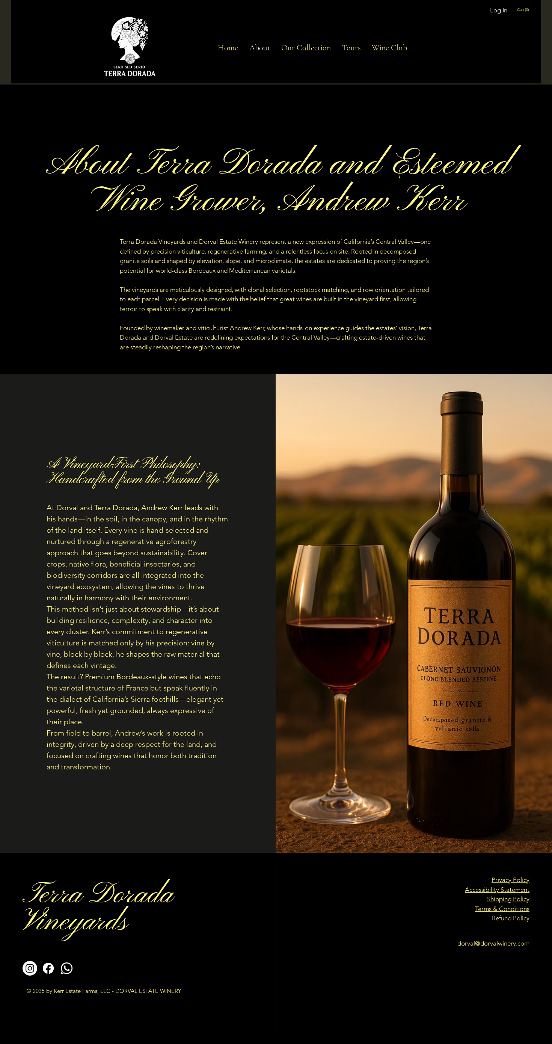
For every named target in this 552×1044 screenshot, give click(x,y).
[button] (527, 9)
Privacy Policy (510, 880)
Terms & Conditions (502, 909)
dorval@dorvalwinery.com (493, 943)
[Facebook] (48, 968)
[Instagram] (30, 968)
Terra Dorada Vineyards (98, 908)
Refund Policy (510, 918)
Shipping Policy (508, 899)
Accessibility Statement (497, 889)
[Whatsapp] (66, 968)
